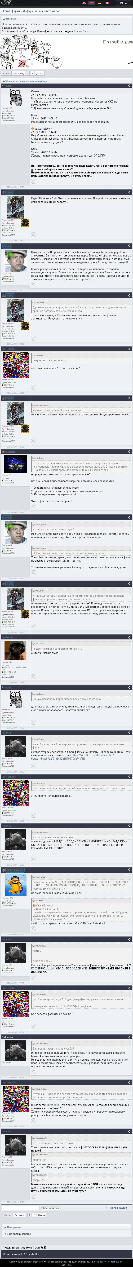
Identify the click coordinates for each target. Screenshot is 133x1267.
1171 (12, 220)
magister (10, 451)
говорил (54, 1104)
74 (11, 108)
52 (11, 758)
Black (8, 85)
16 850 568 (10, 233)
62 (11, 274)
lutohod (6, 732)
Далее (39, 73)
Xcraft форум (11, 11)
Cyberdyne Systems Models (8, 226)
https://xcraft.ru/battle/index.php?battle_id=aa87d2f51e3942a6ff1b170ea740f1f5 (72, 756)
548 (11, 898)
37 (11, 662)
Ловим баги (81, 31)
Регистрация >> (115, 1261)
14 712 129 (10, 674)
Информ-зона (32, 11)
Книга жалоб (52, 11)
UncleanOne (9, 348)
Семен (7, 245)
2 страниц (18, 73)
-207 (12, 379)
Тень (9, 113)
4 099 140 (10, 118)
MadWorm (7, 637)
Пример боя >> (98, 1261)
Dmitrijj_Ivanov (15, 869)
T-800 (10, 192)
